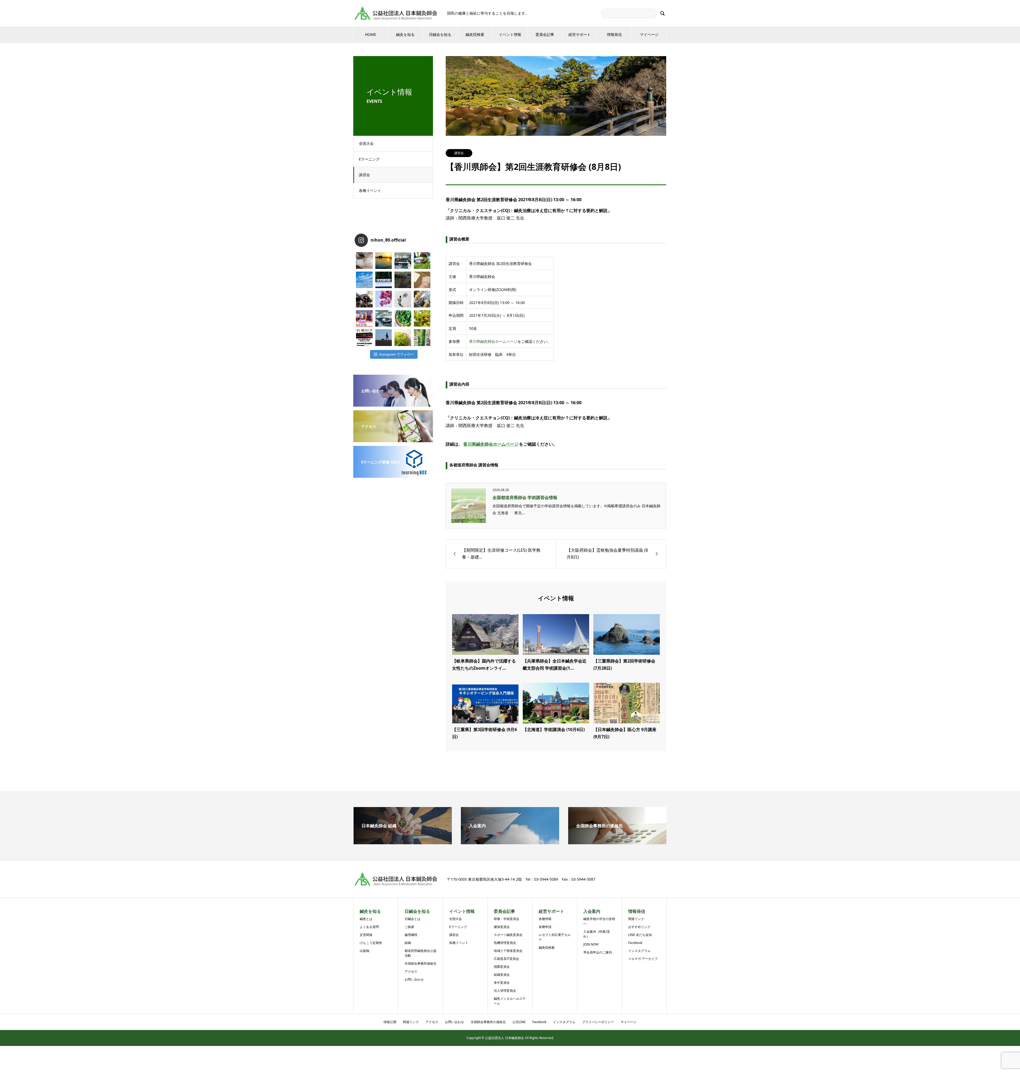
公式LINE (519, 1022)
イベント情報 (510, 34)
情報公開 (390, 1022)
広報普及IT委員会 (506, 958)
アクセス (411, 971)
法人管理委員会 (505, 990)
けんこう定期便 (371, 942)
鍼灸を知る (405, 34)
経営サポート (579, 34)
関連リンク (636, 919)
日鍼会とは (412, 919)
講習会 (364, 174)
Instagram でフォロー (396, 354)
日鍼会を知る (440, 34)
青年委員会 (502, 982)
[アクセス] (393, 438)
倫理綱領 (411, 934)
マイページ (649, 34)
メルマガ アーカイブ (643, 958)
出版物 (364, 950)
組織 (408, 942)
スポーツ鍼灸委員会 (508, 934)
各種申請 (545, 927)
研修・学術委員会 (506, 919)
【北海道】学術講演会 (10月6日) (554, 729)
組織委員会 (502, 974)
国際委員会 (502, 966)
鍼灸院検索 (475, 34)
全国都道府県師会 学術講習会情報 (524, 497)
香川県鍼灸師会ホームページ (493, 341)
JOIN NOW (590, 944)
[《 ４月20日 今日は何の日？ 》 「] (402, 280)
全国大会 (366, 143)
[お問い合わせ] (393, 403)
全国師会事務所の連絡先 (488, 1022)
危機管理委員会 (505, 942)
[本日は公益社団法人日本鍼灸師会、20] (402, 260)
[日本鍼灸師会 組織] (403, 842)
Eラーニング (369, 159)
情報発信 (614, 34)
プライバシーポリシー (598, 1022)
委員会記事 (545, 34)
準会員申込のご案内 (597, 952)
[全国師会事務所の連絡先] (617, 842)
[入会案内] (510, 842)
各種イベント (370, 190)
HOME (370, 34)
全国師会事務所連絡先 (420, 963)
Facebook (635, 942)
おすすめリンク (639, 927)
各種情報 (545, 919)
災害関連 (366, 934)
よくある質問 (369, 927)
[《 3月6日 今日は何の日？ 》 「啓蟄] (422, 318)
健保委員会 (502, 927)
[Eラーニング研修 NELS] (393, 474)
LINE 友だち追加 (640, 934)
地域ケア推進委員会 (508, 950)
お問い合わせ (414, 979)
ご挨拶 (409, 927)
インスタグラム (639, 950)
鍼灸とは (366, 919)
